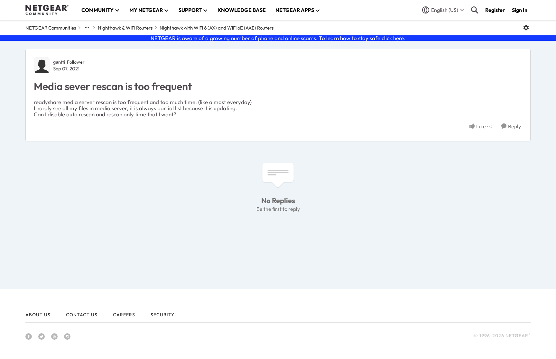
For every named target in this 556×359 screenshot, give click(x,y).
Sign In (519, 10)
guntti (59, 62)
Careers (124, 315)
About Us (38, 315)
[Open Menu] (526, 27)
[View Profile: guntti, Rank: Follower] (42, 65)
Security (162, 315)
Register (495, 10)
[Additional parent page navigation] (87, 27)
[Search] (474, 10)
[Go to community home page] (47, 10)
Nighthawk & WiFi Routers (125, 28)
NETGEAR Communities (50, 28)
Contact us (81, 315)
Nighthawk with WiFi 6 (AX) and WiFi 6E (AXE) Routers (216, 28)
